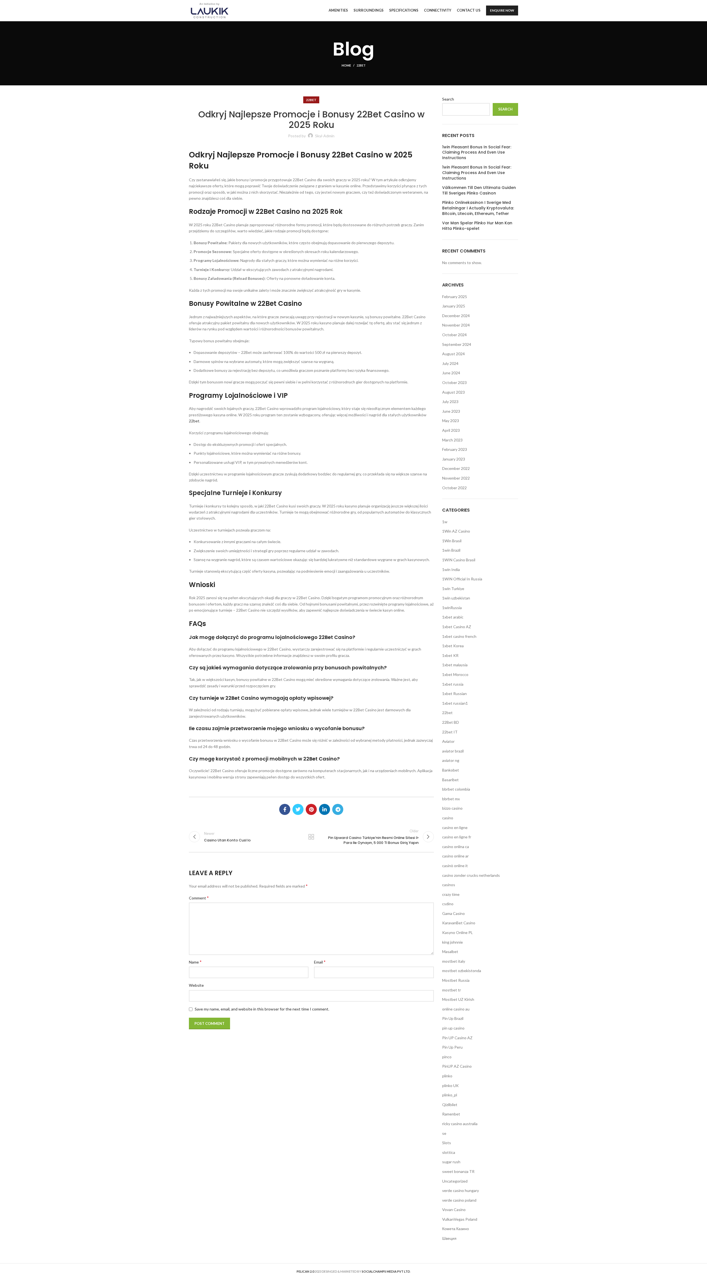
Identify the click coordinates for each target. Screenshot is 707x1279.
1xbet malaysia (455, 664)
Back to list (311, 836)
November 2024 (456, 325)
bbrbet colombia (456, 789)
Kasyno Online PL (457, 932)
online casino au (455, 1009)
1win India (451, 569)
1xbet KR (450, 655)
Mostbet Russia (455, 980)
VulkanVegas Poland (459, 1219)
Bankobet (450, 770)
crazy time (451, 894)
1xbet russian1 (455, 703)
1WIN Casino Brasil (458, 559)
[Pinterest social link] (311, 809)
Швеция (449, 1238)
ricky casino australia (460, 1123)
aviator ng (450, 760)
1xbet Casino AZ (456, 626)
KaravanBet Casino (458, 922)
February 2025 (454, 296)
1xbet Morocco (455, 674)
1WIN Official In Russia (462, 579)
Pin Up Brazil (452, 1018)
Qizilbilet (449, 1104)
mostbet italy (453, 961)
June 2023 (451, 411)
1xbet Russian (454, 693)
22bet (361, 65)
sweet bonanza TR (458, 1171)
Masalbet (450, 951)
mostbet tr (451, 990)
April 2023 (451, 430)
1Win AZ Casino (456, 531)
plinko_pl (449, 1095)
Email (320, 961)
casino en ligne (455, 827)
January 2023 (453, 459)
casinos (448, 884)
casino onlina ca (455, 846)
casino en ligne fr (456, 837)
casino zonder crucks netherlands (471, 875)
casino (447, 817)
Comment (199, 897)
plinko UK (450, 1085)
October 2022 (454, 487)
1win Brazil (451, 550)
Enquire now (502, 10)
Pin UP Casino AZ (457, 1037)
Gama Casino (453, 913)
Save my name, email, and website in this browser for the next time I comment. (262, 1009)
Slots (446, 1142)
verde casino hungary (460, 1190)
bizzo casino (452, 808)
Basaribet (450, 779)
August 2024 (453, 353)
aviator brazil (453, 751)
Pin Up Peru (452, 1047)
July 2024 (450, 363)
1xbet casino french (459, 636)
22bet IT (450, 732)
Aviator (448, 741)
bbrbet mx (451, 798)
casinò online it (455, 865)
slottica (448, 1152)
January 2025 (453, 306)
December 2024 (456, 315)
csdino (447, 903)
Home (346, 65)
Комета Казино (455, 1228)
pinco (447, 1056)
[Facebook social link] (284, 809)
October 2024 (454, 334)
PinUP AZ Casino (457, 1066)
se (444, 1133)
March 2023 (452, 440)
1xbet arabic (452, 617)
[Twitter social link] (298, 809)
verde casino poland (459, 1200)
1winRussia (452, 607)
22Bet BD (450, 722)
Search (448, 99)
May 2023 (450, 420)
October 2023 (454, 382)
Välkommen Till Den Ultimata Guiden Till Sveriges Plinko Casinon (479, 190)
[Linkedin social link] (324, 809)
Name (195, 961)
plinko (447, 1075)
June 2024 (451, 372)
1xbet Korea (453, 645)
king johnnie (452, 942)
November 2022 (456, 478)
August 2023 (453, 392)
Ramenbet (451, 1114)
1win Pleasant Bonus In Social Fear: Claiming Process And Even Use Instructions (476, 152)
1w (444, 521)
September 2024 (456, 344)
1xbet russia (452, 684)
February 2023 (454, 449)
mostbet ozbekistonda (461, 970)
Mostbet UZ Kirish (458, 999)
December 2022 (456, 468)
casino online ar (455, 856)
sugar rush (451, 1161)
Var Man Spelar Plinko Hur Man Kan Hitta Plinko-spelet (477, 225)
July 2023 (450, 401)
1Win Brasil (451, 540)
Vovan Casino (454, 1209)
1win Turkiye (453, 588)
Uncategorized (455, 1181)
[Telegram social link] (337, 809)
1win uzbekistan (456, 598)
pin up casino (453, 1028)
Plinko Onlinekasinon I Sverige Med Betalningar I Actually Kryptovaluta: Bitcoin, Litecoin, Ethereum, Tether (478, 208)
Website (196, 985)
